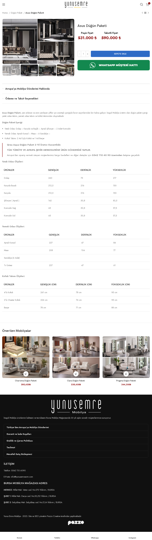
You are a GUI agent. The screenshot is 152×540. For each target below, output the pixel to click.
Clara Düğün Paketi (76, 380)
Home (5, 12)
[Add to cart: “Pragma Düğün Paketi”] (126, 373)
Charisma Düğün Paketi (26, 380)
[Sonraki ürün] (148, 12)
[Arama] (142, 4)
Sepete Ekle (120, 53)
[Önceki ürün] (142, 12)
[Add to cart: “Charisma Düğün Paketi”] (25, 373)
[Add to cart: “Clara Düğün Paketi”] (76, 373)
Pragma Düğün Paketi (126, 380)
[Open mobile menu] (4, 4)
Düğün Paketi (17, 12)
